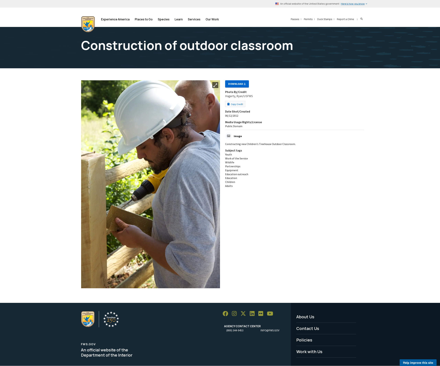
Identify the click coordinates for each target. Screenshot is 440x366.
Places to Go (144, 19)
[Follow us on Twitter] (244, 313)
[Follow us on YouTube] (271, 313)
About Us (305, 316)
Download (236, 83)
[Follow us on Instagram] (235, 313)
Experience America (115, 19)
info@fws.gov (269, 330)
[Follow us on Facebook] (226, 313)
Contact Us (307, 328)
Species (163, 19)
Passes (295, 19)
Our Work (212, 19)
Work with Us (309, 351)
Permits (308, 19)
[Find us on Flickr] (262, 313)
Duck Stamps (324, 19)
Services (194, 19)
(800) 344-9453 (234, 330)
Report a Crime (345, 19)
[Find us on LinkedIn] (253, 313)
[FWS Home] (88, 24)
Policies (304, 340)
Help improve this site (418, 363)
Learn (179, 19)
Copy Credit (236, 104)
